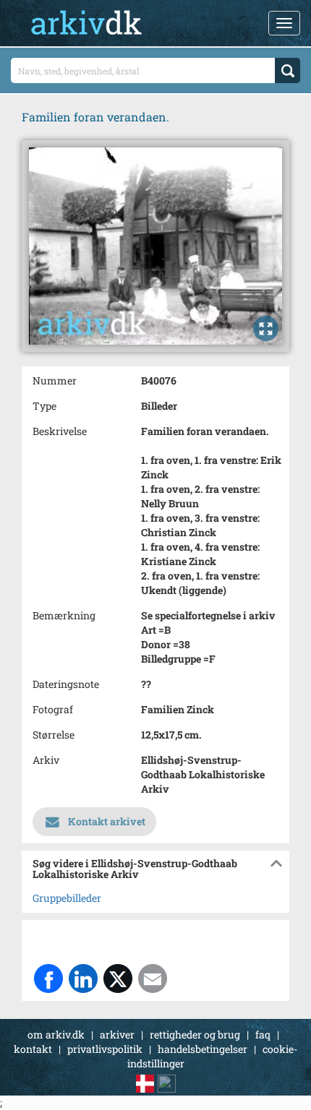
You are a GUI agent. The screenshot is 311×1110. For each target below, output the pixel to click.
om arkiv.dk (56, 1034)
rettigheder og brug (195, 1034)
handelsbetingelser (202, 1049)
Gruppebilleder (67, 898)
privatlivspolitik (104, 1049)
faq (262, 1034)
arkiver (117, 1034)
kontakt (33, 1049)
